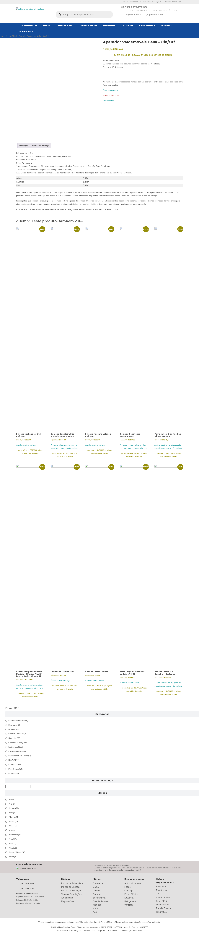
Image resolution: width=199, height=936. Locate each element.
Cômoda (97, 890)
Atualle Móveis (17, 852)
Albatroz (14, 817)
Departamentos (29, 26)
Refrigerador (130, 901)
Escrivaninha (99, 898)
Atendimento (26, 31)
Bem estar (14, 725)
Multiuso (97, 905)
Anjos (13, 826)
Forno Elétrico (131, 894)
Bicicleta (13, 729)
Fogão (127, 887)
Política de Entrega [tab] (40, 146)
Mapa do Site (67, 901)
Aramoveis (15, 835)
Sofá (95, 912)
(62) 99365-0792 (154, 14)
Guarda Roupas (100, 901)
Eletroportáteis (147, 26)
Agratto (14, 808)
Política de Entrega (173, 2)
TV (157, 894)
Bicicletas (166, 26)
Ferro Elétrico (162, 901)
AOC (13, 830)
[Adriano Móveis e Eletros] (30, 9)
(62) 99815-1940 (133, 14)
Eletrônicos (127, 26)
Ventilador (129, 905)
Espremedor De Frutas (19, 756)
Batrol (13, 857)
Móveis (46, 26)
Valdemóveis (108, 100)
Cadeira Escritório (17, 734)
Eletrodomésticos (88, 26)
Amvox (13, 822)
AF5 (12, 804)
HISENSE (13, 760)
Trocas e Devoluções (130, 2)
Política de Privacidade (72, 883)
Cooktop (128, 890)
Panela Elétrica (163, 908)
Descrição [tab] (24, 146)
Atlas (13, 848)
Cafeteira (14, 738)
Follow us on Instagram (116, 2)
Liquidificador (162, 905)
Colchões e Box (64, 26)
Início (2, 36)
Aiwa (12, 813)
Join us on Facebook (112, 2)
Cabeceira (98, 883)
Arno (13, 839)
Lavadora (128, 898)
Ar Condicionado (132, 883)
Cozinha (97, 894)
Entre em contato (110, 90)
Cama (96, 887)
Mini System (15, 769)
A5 (11, 799)
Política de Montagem (152, 2)
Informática (109, 26)
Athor (12, 843)
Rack (15, 36)
